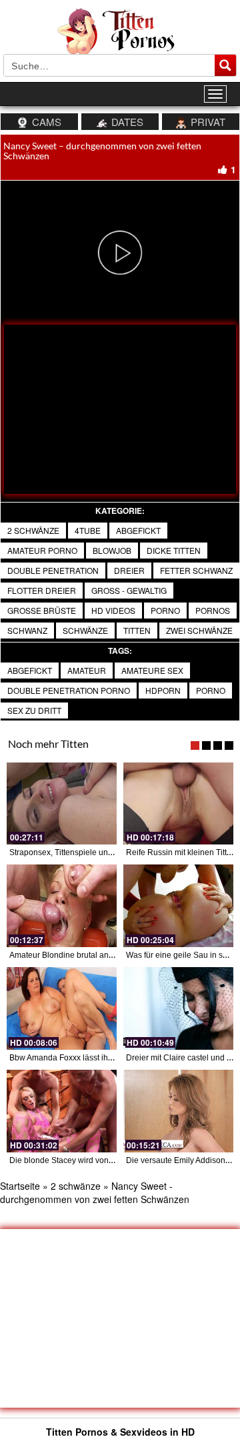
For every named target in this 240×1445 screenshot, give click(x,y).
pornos (212, 610)
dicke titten (174, 550)
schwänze (85, 630)
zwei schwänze (199, 630)
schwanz (27, 630)
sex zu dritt (34, 710)
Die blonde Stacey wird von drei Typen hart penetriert (105, 1160)
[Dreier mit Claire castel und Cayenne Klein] (178, 1008)
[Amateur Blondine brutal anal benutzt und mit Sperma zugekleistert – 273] (62, 905)
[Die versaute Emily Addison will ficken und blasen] (178, 1111)
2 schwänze (33, 530)
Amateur (86, 670)
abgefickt (138, 530)
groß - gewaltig (129, 590)
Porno (210, 690)
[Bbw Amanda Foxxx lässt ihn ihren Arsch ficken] (62, 1008)
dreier (129, 570)
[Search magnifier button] (225, 65)
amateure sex (152, 670)
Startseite (20, 1185)
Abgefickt (29, 670)
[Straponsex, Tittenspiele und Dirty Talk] (62, 803)
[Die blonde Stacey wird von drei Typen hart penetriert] (62, 1111)
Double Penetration (53, 570)
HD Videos (113, 610)
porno (165, 610)
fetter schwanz (196, 570)
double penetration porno (68, 690)
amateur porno (42, 550)
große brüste (41, 610)
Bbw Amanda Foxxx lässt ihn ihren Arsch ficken (94, 1057)
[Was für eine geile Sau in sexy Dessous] (178, 905)
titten (137, 630)
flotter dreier (41, 590)
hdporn (163, 690)
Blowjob (112, 550)
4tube (88, 530)
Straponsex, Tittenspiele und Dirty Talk (78, 852)
